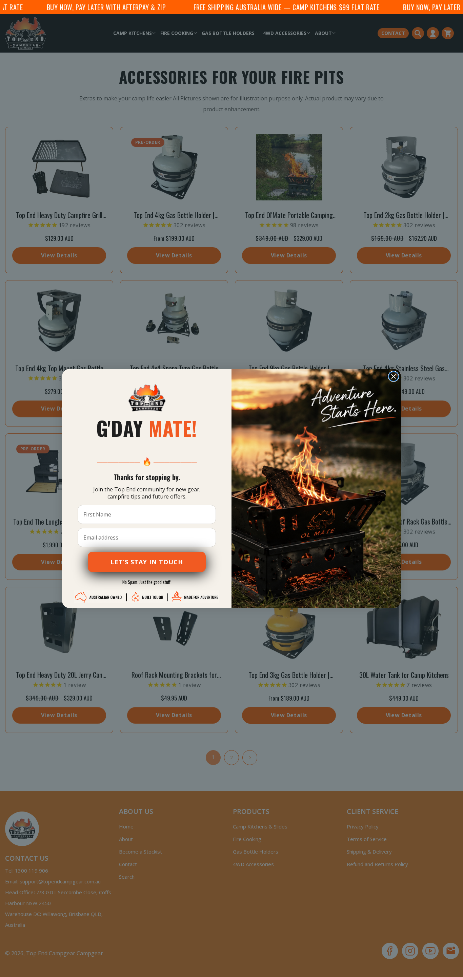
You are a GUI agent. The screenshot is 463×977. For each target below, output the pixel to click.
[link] (146, 398)
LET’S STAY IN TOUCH (146, 562)
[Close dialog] (393, 376)
